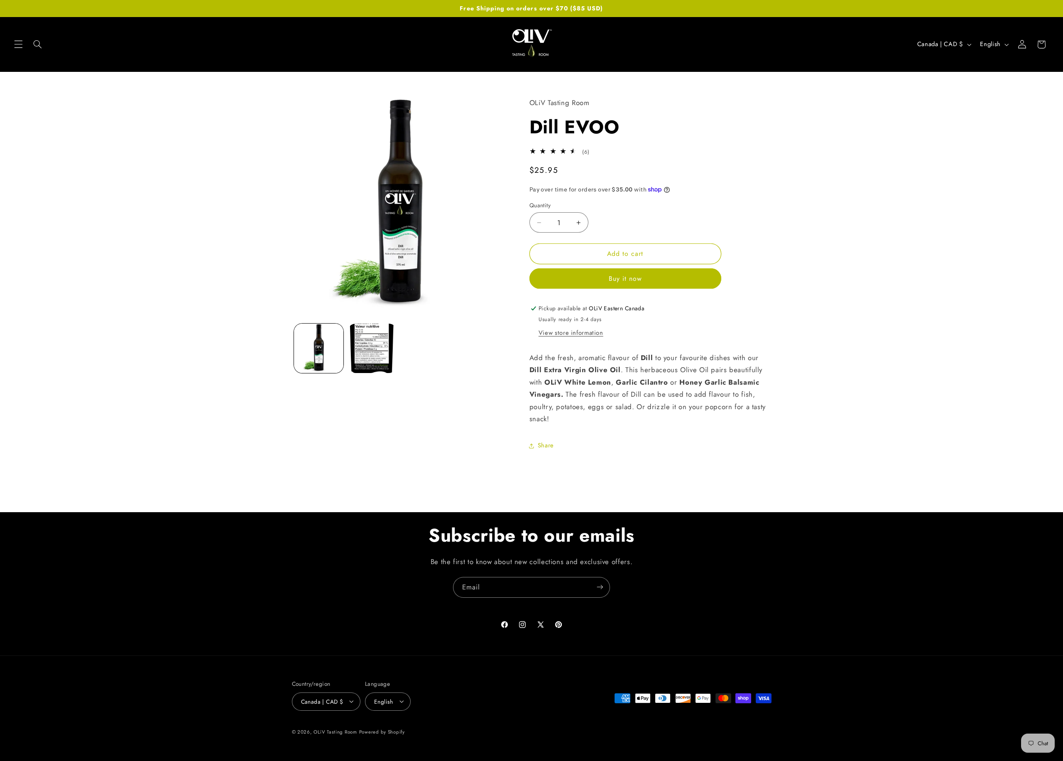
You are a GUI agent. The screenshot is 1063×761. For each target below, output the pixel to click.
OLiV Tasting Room (335, 731)
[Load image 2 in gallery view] (372, 348)
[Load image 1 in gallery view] (318, 348)
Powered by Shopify (382, 731)
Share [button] (546, 445)
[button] (18, 44)
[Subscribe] (600, 587)
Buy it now (625, 278)
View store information (571, 332)
